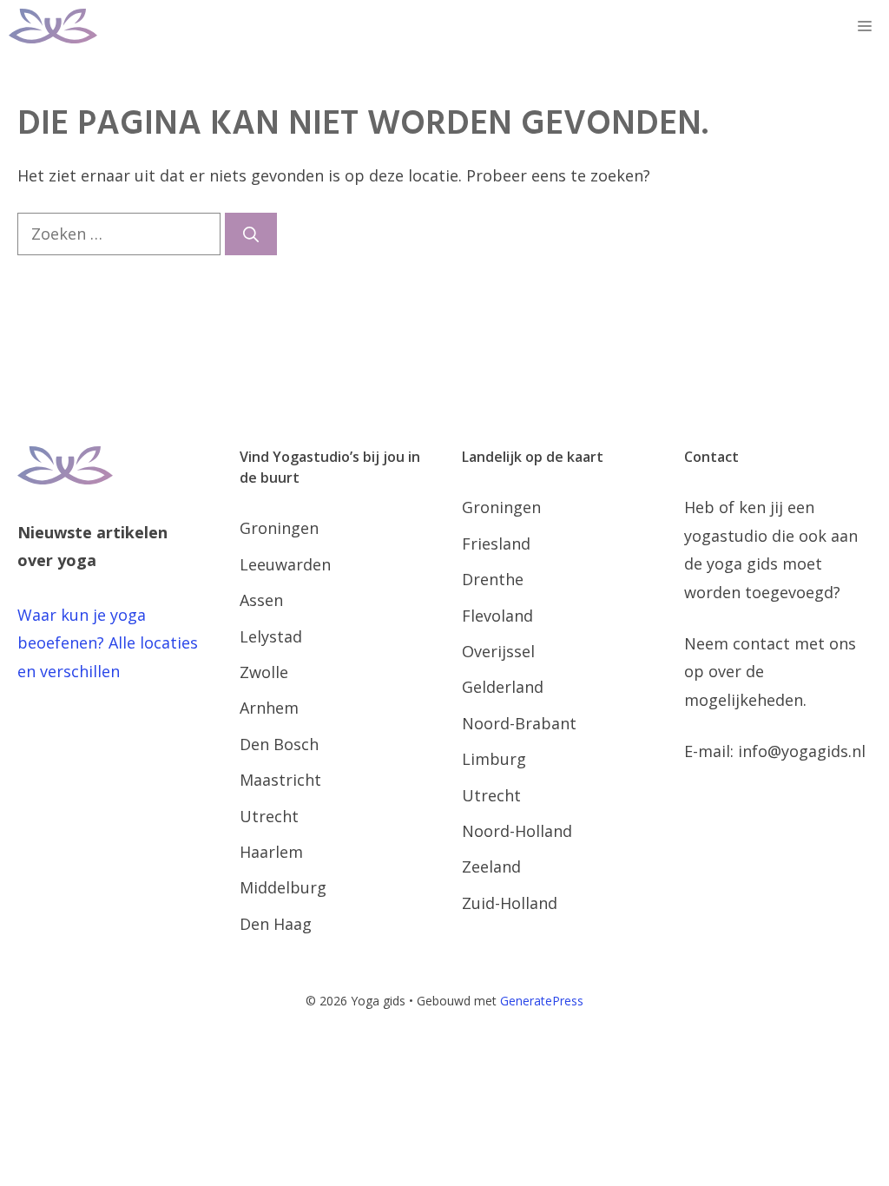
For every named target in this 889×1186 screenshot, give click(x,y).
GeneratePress (541, 1000)
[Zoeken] (251, 234)
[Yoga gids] (53, 26)
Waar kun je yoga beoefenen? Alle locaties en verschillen (107, 643)
